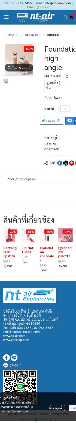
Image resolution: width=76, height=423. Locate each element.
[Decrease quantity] (59, 108)
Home (10, 35)
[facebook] (6, 357)
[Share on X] (65, 163)
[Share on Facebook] (59, 163)
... (20, 35)
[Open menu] (6, 17)
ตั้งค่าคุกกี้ (55, 408)
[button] (65, 17)
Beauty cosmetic (36, 35)
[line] (14, 357)
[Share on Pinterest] (71, 163)
